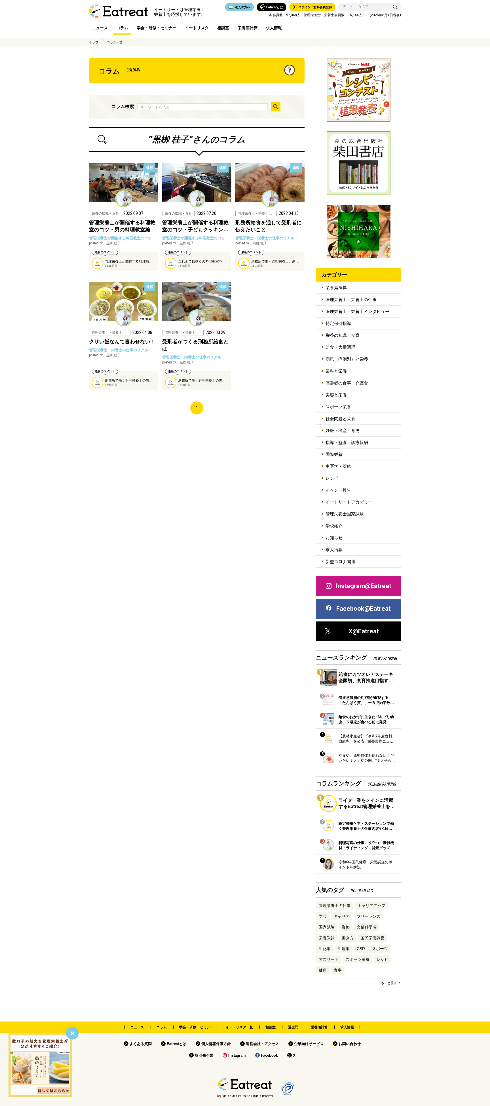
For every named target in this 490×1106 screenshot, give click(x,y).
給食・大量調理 (340, 347)
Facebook (269, 1055)
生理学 (344, 948)
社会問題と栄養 (340, 418)
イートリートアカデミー (349, 502)
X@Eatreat (364, 631)
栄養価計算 (247, 28)
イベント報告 (338, 490)
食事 (338, 970)
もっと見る (389, 983)
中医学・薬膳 (338, 466)
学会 (323, 916)
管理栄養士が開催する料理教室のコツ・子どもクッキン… (195, 226)
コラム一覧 (114, 42)
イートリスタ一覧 (239, 1027)
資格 (346, 927)
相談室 (223, 28)
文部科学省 (367, 927)
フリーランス (369, 916)
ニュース (100, 28)
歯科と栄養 (336, 371)
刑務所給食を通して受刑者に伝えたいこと (268, 226)
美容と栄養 (336, 394)
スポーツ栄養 (338, 406)
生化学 (325, 948)
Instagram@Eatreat (363, 585)
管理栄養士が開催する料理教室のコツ (120, 238)
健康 (323, 970)
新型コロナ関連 (340, 561)
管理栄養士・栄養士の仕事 (351, 299)
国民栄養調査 (373, 938)
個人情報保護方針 (216, 1044)
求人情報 (274, 28)
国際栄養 (334, 454)
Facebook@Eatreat (363, 608)
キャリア (342, 916)
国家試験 (327, 927)
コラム (122, 28)
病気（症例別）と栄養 (347, 359)
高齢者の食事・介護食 (347, 382)
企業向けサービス (309, 1044)
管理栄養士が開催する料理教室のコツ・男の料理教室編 (122, 226)
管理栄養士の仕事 (334, 905)
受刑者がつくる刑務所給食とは (195, 345)
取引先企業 (204, 1055)
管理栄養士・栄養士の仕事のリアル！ (266, 238)
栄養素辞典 (336, 287)
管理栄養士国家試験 (345, 513)
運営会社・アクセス (262, 1044)
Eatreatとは (176, 1044)
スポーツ (380, 948)
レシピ (332, 478)
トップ (93, 42)
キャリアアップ (371, 905)
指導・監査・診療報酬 (347, 442)
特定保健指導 (338, 323)
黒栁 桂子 (105, 243)
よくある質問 (141, 1044)
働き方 (348, 938)
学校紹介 (334, 525)
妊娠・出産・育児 (343, 430)
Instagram (237, 1055)
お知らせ (334, 537)
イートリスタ (197, 28)
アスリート (329, 959)
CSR (361, 948)
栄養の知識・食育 (343, 335)
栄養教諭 (327, 938)
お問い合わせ (350, 1044)
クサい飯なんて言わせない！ (122, 341)
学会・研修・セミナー (156, 28)
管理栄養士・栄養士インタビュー (357, 311)
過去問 (293, 1027)
